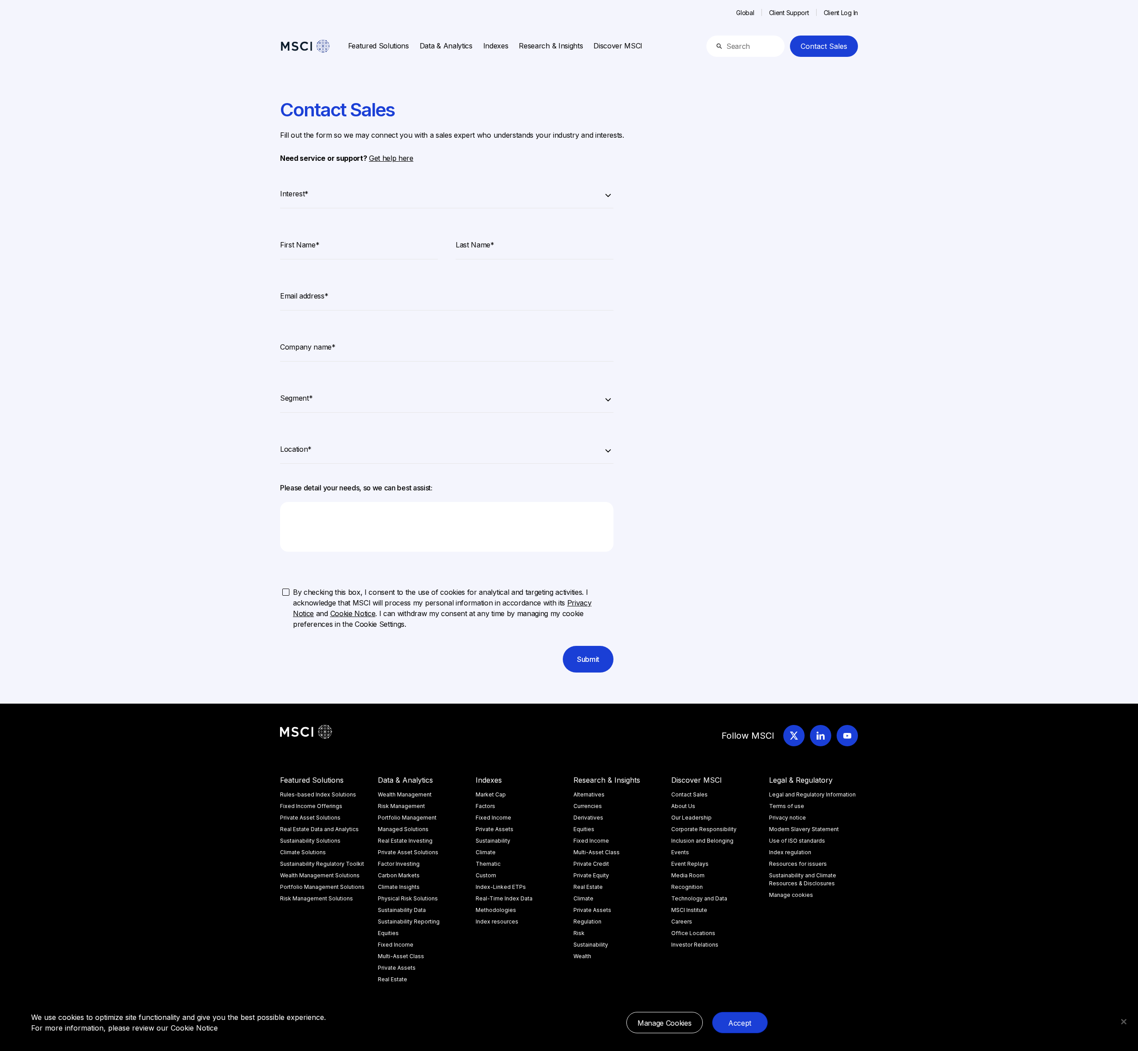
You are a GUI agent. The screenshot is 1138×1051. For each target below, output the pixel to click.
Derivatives (588, 817)
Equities (388, 933)
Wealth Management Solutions (320, 875)
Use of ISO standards (797, 840)
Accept (739, 1023)
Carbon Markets (399, 875)
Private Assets (397, 967)
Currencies (587, 806)
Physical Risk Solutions (408, 898)
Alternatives (589, 794)
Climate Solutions (303, 852)
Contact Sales (824, 46)
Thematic (488, 863)
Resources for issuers (798, 863)
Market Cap (491, 794)
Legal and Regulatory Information (812, 794)
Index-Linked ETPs (501, 887)
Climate (486, 852)
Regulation (587, 921)
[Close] (1124, 1021)
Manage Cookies (664, 1023)
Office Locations (693, 933)
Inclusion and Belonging (702, 840)
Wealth (582, 956)
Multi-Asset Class (401, 956)
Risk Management (401, 806)
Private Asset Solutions (310, 817)
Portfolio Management (407, 817)
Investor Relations (694, 944)
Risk (579, 933)
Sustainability (493, 840)
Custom (486, 875)
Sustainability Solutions (310, 840)
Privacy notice (787, 817)
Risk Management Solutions (316, 898)
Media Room (688, 875)
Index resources (497, 921)
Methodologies (496, 910)
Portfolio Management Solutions (322, 887)
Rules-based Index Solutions (318, 794)
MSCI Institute (689, 910)
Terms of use (786, 806)
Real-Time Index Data (504, 898)
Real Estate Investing (405, 840)
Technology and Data (699, 898)
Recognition (687, 887)
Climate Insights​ (399, 887)
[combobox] (446, 192)
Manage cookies (791, 895)
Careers (681, 921)
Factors (485, 806)
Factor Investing (399, 863)
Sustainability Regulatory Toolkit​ (322, 863)
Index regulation (790, 852)
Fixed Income (395, 944)
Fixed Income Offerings (311, 806)
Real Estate (392, 979)
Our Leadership (691, 817)
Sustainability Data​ (402, 910)
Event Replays (690, 863)
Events (680, 852)
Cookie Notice (194, 1027)
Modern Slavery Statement (804, 829)
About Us (683, 806)
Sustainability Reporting (409, 921)
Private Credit (591, 863)
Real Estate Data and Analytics (319, 829)
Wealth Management (405, 794)
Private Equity (591, 875)
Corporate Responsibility (704, 829)
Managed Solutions (403, 829)
